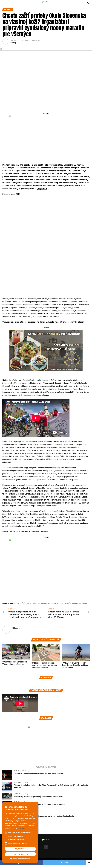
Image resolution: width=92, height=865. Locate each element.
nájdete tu (42, 189)
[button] (20, 858)
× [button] (36, 804)
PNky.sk (15, 43)
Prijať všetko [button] (20, 849)
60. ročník (21, 603)
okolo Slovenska (80, 603)
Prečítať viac (22, 828)
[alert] (20, 832)
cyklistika (32, 603)
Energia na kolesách (47, 603)
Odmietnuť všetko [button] (20, 854)
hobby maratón (64, 603)
